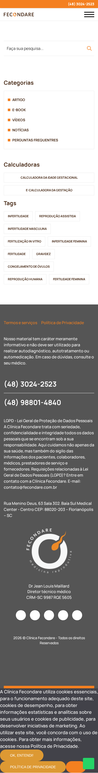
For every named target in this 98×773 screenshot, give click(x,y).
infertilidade (18, 216)
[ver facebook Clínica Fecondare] (14, 4)
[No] (76, 767)
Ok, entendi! (21, 755)
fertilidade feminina (69, 279)
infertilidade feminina (69, 241)
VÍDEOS (18, 119)
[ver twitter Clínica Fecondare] (41, 4)
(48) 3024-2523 (81, 4)
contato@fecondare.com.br (30, 487)
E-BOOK (19, 109)
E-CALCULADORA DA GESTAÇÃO (49, 190)
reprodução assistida (57, 216)
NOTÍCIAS (20, 130)
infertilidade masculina (27, 229)
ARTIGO (18, 99)
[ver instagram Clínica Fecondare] (5, 4)
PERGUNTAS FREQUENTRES (35, 140)
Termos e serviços (20, 322)
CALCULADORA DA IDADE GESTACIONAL (49, 177)
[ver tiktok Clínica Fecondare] (32, 4)
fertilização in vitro (24, 241)
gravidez (43, 254)
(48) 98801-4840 (32, 402)
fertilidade (17, 254)
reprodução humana (25, 279)
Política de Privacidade (62, 322)
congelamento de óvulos (29, 266)
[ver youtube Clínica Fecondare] (23, 4)
